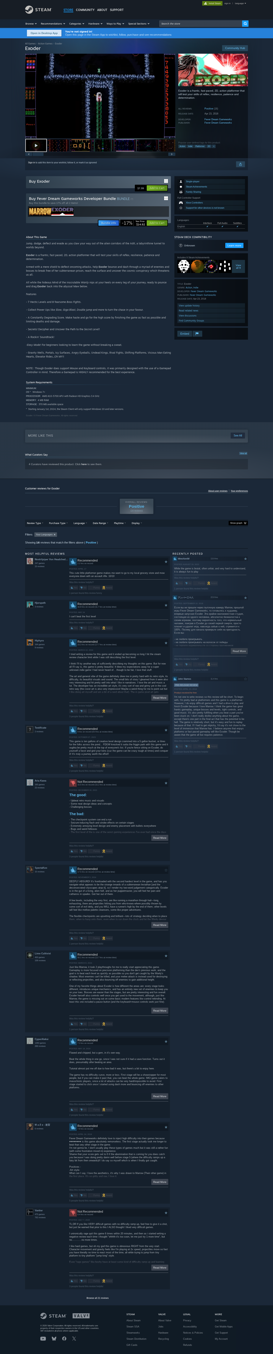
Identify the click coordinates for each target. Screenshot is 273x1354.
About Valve (164, 1320)
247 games (40, 563)
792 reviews (40, 1217)
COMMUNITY (85, 10)
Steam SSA (132, 1326)
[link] (133, 223)
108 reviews (40, 960)
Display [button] (136, 523)
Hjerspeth (40, 602)
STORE (68, 10)
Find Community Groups (191, 320)
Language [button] (79, 523)
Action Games (45, 43)
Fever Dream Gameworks (218, 119)
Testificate (40, 727)
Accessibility (190, 1326)
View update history (189, 305)
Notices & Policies (193, 1332)
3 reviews (39, 607)
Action (182, 146)
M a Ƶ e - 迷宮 (42, 1124)
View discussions (187, 315)
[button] (31, 23)
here (84, 464)
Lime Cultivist (43, 953)
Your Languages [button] (44, 534)
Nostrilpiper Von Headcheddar (52, 559)
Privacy (187, 1320)
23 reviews (40, 788)
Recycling (163, 1338)
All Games (30, 43)
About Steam (133, 1320)
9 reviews (39, 647)
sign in (227, 3)
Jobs (160, 1326)
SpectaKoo (41, 867)
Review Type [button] (34, 523)
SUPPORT (117, 10)
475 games (40, 1214)
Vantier (39, 1210)
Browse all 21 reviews (98, 1298)
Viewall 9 (238, 266)
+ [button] (213, 146)
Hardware (163, 1332)
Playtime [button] (119, 523)
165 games (40, 784)
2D (209, 146)
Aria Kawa (40, 780)
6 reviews (39, 1128)
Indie (190, 146)
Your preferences (239, 491)
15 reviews (40, 566)
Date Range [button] (99, 523)
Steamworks (133, 1332)
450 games (40, 957)
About (102, 10)
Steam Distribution (136, 1338)
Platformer (200, 146)
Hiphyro (39, 640)
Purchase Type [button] (57, 523)
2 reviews (39, 731)
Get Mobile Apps (224, 1326)
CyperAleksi (41, 1039)
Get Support (221, 1332)
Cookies (187, 1338)
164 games (40, 644)
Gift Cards (131, 1345)
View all (243, 453)
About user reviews (218, 491)
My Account (221, 1338)
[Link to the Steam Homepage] (38, 12)
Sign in (31, 162)
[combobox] (200, 23)
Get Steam (221, 1320)
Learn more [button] (234, 245)
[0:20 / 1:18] (100, 96)
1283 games (40, 1043)
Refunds (187, 1345)
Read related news (188, 310)
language (239, 3)
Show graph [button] (236, 523)
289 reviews (40, 1046)
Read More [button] (159, 697)
